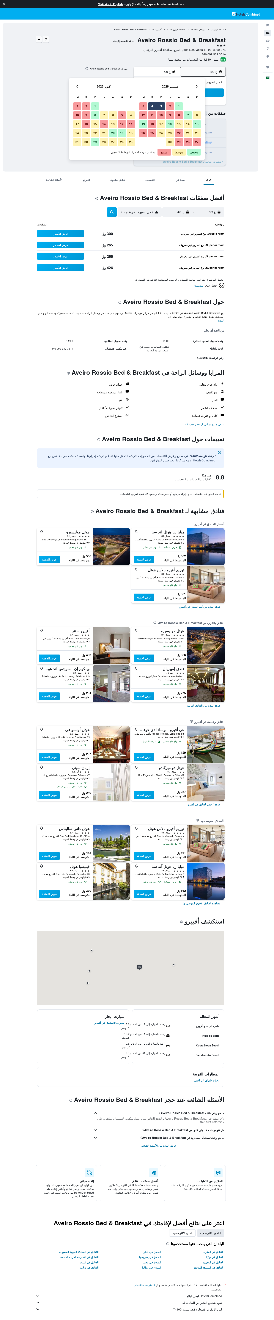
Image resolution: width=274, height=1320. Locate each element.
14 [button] (188, 124)
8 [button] (179, 115)
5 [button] (143, 106)
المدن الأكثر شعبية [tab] (182, 1233)
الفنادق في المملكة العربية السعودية (79, 1252)
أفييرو (159, 29)
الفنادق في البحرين (213, 1262)
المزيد (221, 320)
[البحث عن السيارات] (268, 41)
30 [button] (170, 142)
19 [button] (143, 124)
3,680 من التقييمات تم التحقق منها (189, 59)
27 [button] (197, 142)
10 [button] (161, 115)
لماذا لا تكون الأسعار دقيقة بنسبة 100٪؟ (197, 1309)
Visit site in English (110, 4)
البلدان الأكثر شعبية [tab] (210, 1233)
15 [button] (179, 124)
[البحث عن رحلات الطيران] (268, 25)
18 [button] (152, 124)
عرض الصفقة (144, 559)
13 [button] (197, 124)
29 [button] (179, 142)
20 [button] (197, 133)
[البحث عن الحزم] (268, 48)
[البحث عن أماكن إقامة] (268, 33)
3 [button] (161, 106)
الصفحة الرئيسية (218, 29)
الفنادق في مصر (152, 1262)
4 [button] (152, 106)
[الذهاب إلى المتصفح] (268, 56)
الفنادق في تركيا (214, 1257)
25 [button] (152, 133)
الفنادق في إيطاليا (151, 1267)
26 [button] (143, 133)
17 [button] (161, 124)
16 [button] (170, 124)
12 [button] (143, 115)
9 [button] (170, 115)
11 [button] (152, 115)
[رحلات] (268, 67)
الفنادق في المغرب (213, 1252)
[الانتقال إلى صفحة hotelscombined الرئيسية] (246, 14)
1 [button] (179, 106)
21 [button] (188, 133)
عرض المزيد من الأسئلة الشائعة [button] (158, 1145)
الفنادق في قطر (152, 1252)
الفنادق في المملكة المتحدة (208, 1267)
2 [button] (170, 106)
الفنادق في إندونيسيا (150, 1257)
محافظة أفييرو (179, 29)
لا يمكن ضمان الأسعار (145, 1285)
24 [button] (161, 133)
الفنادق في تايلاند (89, 1267)
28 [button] (188, 142)
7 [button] (188, 115)
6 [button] (197, 115)
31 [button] (77, 142)
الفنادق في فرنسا (89, 1262)
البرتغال (202, 29)
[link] (199, 606)
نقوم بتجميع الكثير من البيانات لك (202, 1302)
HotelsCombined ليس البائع (204, 1296)
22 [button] (179, 133)
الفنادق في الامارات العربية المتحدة (79, 1257)
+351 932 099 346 (214, 54)
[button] (4, 4)
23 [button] (170, 133)
